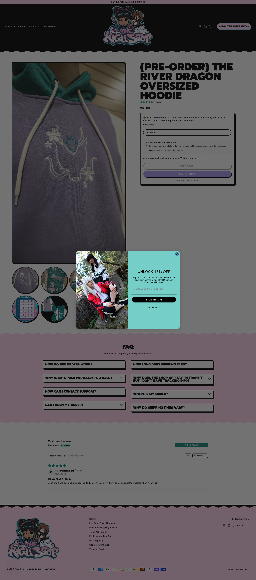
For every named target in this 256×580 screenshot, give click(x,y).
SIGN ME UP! (154, 300)
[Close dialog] (177, 254)
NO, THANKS (154, 308)
